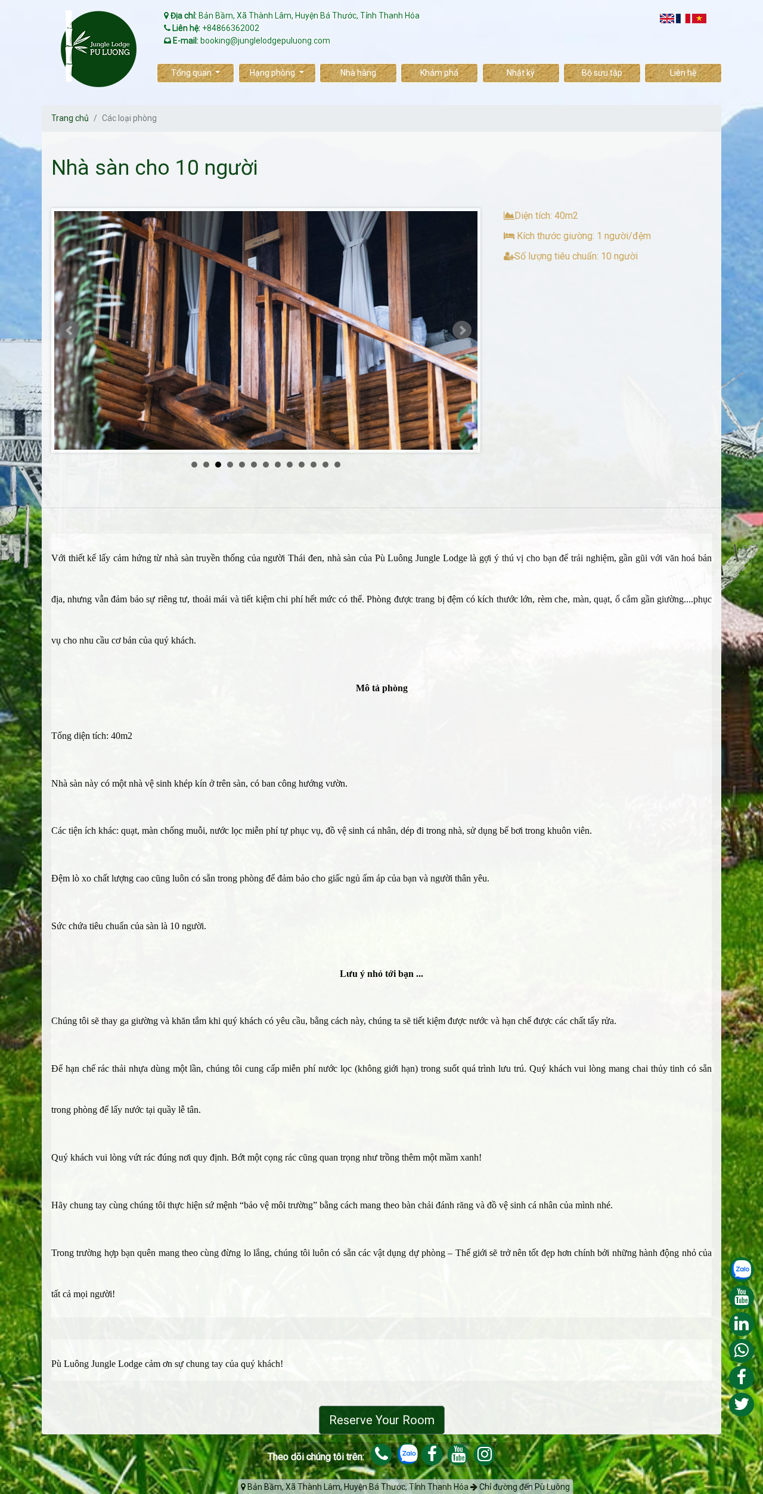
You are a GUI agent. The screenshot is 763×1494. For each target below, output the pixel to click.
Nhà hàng (358, 73)
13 (337, 465)
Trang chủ (70, 118)
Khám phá (439, 73)
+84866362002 (230, 28)
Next (462, 330)
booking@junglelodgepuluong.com (265, 40)
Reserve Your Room (382, 1420)
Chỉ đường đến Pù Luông (523, 1487)
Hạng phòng (273, 73)
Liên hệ (683, 73)
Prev (69, 330)
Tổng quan (192, 73)
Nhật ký (521, 73)
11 (314, 465)
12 (325, 465)
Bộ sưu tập (602, 73)
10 (302, 465)
